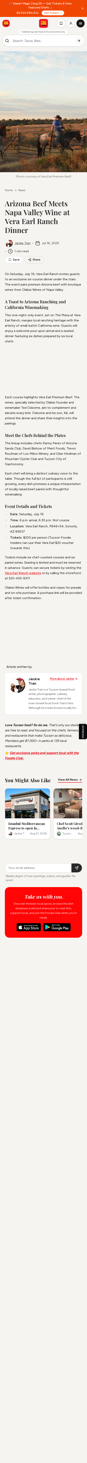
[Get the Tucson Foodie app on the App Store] (6, 23)
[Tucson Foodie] (43, 23)
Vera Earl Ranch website (23, 573)
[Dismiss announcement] (82, 8)
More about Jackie (62, 678)
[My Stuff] (61, 23)
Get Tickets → (53, 12)
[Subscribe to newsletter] (76, 867)
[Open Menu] (80, 23)
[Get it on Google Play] (57, 927)
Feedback (83, 731)
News (21, 190)
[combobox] (42, 41)
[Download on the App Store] (29, 927)
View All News (68, 779)
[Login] (71, 23)
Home (9, 190)
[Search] (78, 41)
